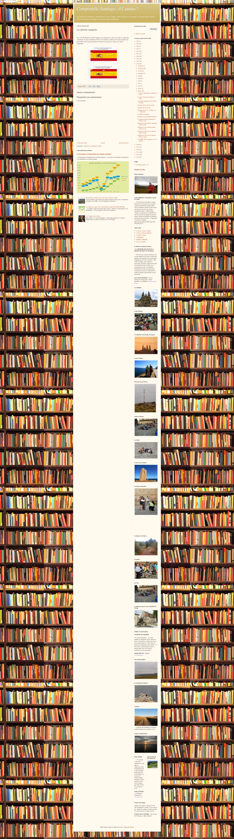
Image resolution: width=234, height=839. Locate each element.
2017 (137, 64)
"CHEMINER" (140, 237)
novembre (140, 68)
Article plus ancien (123, 143)
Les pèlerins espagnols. (143, 114)
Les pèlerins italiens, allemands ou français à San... (146, 120)
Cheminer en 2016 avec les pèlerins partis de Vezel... (147, 136)
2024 (137, 46)
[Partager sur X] (96, 86)
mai (139, 83)
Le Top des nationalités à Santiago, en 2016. (147, 93)
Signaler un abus (139, 169)
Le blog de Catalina (141, 235)
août (139, 76)
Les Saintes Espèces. (141, 165)
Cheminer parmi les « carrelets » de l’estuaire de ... (147, 111)
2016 (137, 144)
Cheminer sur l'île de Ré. (144, 108)
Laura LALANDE (141, 242)
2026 (137, 41)
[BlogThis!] (94, 86)
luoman (121, 827)
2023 (137, 49)
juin (139, 81)
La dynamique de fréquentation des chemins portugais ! (94, 154)
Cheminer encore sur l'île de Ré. (146, 105)
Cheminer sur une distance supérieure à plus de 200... (147, 124)
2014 (137, 149)
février (140, 88)
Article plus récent (82, 143)
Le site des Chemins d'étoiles (143, 231)
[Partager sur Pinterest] (99, 86)
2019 (137, 59)
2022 (137, 51)
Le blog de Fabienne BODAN (143, 233)
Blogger (132, 827)
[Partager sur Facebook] (98, 86)
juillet (139, 78)
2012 (137, 154)
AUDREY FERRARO (141, 239)
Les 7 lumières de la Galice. (93, 216)
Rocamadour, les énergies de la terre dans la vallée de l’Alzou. (102, 198)
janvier (140, 91)
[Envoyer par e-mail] (93, 86)
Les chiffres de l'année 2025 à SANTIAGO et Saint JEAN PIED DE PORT (105, 207)
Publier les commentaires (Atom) (93, 146)
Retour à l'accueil (140, 34)
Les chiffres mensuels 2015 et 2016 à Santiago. (147, 101)
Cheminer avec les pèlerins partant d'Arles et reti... (146, 128)
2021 (137, 54)
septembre (141, 73)
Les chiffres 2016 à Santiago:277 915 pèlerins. (147, 140)
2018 (137, 61)
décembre (140, 66)
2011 (137, 157)
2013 (137, 152)
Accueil (103, 143)
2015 (137, 147)
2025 (137, 44)
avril (139, 86)
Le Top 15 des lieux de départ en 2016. (146, 97)
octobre (140, 71)
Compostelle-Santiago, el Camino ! (107, 9)
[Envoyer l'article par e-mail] (89, 86)
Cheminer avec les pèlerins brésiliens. (147, 116)
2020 (137, 56)
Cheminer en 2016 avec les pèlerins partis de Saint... (147, 132)
